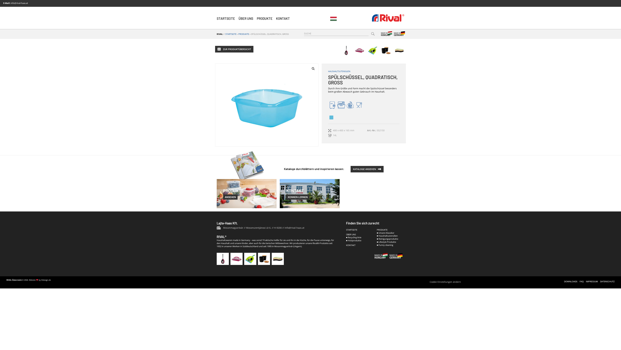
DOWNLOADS (570, 281)
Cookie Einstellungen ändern (445, 281)
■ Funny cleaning (385, 245)
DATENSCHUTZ (607, 281)
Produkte (264, 18)
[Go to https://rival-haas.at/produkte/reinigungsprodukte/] (250, 259)
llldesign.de (46, 280)
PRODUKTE (382, 229)
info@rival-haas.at (19, 3)
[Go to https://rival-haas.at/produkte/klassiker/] (346, 50)
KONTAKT (350, 245)
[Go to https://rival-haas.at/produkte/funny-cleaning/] (399, 50)
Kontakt (283, 18)
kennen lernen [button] (298, 196)
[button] (234, 49)
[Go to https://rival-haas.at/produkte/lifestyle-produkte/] (386, 50)
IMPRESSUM (592, 281)
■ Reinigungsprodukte (387, 238)
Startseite (226, 18)
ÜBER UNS (351, 234)
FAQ (582, 281)
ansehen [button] (230, 196)
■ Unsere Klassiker (385, 232)
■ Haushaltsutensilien (387, 235)
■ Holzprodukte (353, 240)
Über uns (246, 18)
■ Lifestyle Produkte (386, 241)
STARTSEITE (351, 229)
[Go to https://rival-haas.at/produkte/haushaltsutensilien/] (359, 50)
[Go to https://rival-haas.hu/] (333, 19)
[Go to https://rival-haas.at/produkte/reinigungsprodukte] (373, 50)
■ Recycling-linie (353, 237)
